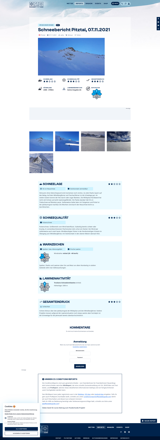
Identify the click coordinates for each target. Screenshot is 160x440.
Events (98, 3)
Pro (57, 25)
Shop (106, 3)
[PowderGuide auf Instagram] (158, 22)
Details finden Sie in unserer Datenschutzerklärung (19, 414)
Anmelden (80, 366)
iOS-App (87, 394)
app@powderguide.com (50, 404)
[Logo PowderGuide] (36, 5)
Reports (79, 3)
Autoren (77, 438)
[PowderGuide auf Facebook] (158, 18)
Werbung (86, 438)
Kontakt (58, 438)
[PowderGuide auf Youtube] (158, 25)
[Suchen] (125, 3)
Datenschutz (124, 438)
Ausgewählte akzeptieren (21, 433)
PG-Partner (68, 438)
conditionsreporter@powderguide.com (97, 397)
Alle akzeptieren (21, 429)
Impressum (114, 438)
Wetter (70, 3)
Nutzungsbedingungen (100, 438)
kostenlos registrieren (80, 347)
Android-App (99, 394)
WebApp (81, 394)
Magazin (89, 3)
